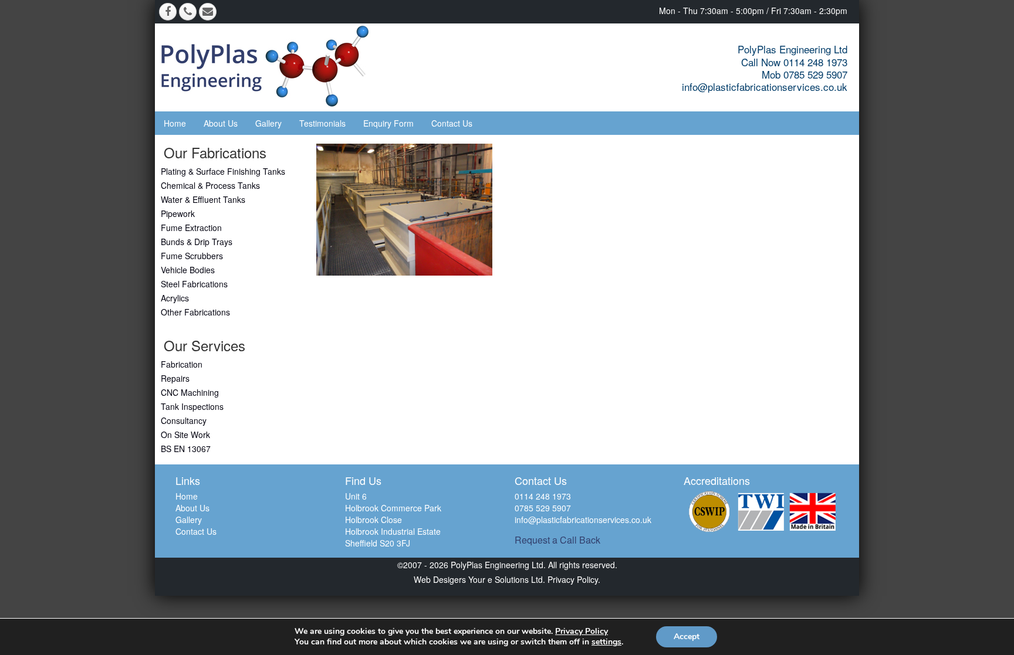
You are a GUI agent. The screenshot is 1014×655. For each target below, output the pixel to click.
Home (175, 123)
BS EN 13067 (186, 448)
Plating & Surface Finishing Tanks (223, 171)
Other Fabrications (195, 312)
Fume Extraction (191, 227)
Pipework (178, 213)
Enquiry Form (388, 123)
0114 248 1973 (543, 496)
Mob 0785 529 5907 (804, 74)
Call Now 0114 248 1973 (794, 62)
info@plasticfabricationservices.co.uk (764, 86)
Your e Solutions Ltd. (506, 579)
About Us (221, 123)
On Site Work (185, 434)
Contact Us (451, 123)
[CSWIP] (709, 511)
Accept (686, 636)
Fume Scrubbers (192, 256)
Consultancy (184, 420)
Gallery (268, 123)
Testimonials (322, 123)
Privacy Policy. (572, 579)
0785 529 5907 (543, 508)
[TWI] (761, 511)
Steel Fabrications (194, 284)
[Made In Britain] (813, 511)
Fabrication (181, 364)
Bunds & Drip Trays (196, 241)
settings (606, 642)
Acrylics (175, 298)
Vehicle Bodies (188, 270)
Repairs (175, 378)
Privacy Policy (581, 631)
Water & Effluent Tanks (203, 199)
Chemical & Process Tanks (210, 185)
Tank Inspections (192, 406)
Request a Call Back (557, 540)
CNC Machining (190, 392)
